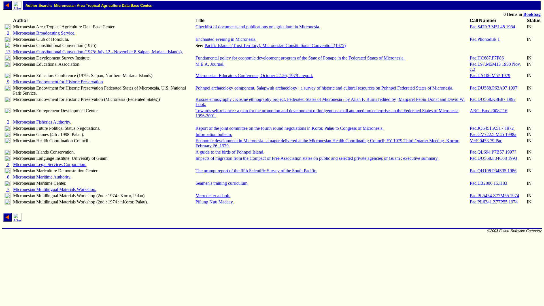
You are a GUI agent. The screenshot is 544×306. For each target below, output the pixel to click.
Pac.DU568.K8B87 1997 (493, 99)
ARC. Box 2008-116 (488, 110)
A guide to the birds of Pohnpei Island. (230, 152)
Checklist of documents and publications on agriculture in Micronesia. (258, 26)
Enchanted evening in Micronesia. (226, 39)
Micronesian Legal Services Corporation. (49, 164)
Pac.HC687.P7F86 (487, 58)
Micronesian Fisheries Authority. (42, 122)
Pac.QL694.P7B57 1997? (493, 152)
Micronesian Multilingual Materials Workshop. (54, 189)
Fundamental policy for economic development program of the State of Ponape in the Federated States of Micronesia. (300, 58)
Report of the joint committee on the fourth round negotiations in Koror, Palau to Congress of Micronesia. (290, 128)
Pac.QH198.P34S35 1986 (493, 170)
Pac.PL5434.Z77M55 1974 (494, 195)
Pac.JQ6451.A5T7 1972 (492, 128)
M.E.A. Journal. (210, 64)
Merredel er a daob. (213, 195)
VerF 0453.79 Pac (486, 140)
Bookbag (532, 14)
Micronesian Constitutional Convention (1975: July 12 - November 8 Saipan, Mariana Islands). (98, 51)
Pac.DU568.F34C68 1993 (493, 158)
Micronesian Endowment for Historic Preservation (58, 81)
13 (7, 51)
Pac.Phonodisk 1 (485, 39)
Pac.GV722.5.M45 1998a (493, 134)
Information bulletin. (214, 134)
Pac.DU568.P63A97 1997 (493, 88)
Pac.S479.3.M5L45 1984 (492, 26)
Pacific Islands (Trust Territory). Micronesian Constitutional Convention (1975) (275, 45)
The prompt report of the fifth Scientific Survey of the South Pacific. (256, 170)
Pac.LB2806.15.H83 (488, 183)
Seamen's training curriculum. (222, 183)
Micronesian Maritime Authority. (42, 177)
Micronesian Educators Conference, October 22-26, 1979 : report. (254, 75)
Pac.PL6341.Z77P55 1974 (494, 201)
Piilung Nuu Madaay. (215, 201)
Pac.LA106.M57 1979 (490, 75)
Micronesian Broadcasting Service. (44, 33)
